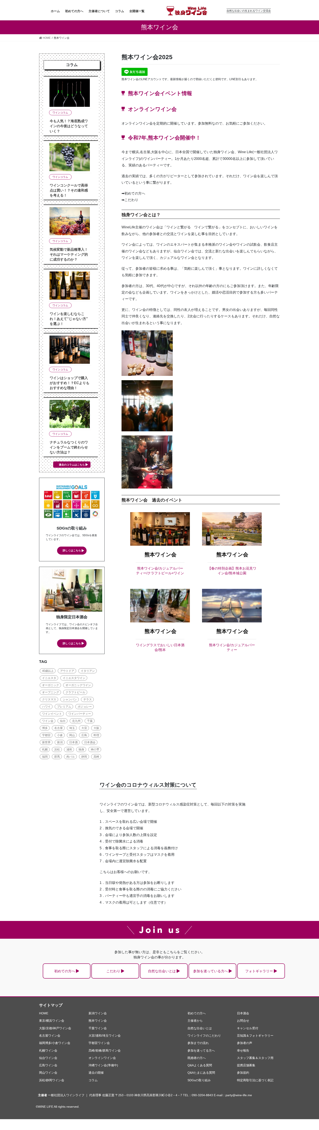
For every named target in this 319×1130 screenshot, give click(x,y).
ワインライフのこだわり (204, 1035)
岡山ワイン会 (48, 1072)
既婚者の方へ (196, 1058)
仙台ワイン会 (48, 1058)
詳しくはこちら (72, 550)
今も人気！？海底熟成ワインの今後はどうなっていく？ (69, 126)
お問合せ (243, 1020)
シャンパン (70, 699)
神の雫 (95, 749)
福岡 (45, 756)
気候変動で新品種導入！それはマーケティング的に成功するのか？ (69, 254)
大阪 (96, 728)
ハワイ (46, 706)
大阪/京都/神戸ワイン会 (55, 1028)
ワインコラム (60, 112)
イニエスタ (49, 678)
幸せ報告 (243, 1050)
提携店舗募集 (246, 1065)
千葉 (90, 720)
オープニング (50, 692)
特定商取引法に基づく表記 (255, 1080)
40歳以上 (48, 670)
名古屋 (58, 728)
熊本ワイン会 (160, 554)
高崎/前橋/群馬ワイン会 (105, 1050)
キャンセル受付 (247, 1028)
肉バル (70, 756)
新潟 (60, 742)
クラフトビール (75, 692)
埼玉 (72, 728)
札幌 (45, 749)
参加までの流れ (198, 1043)
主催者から (195, 1020)
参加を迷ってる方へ (201, 1050)
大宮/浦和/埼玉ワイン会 (105, 1035)
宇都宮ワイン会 (99, 1043)
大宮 (84, 728)
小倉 (60, 735)
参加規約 (243, 1072)
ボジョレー (85, 706)
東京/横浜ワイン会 (51, 1020)
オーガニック (50, 685)
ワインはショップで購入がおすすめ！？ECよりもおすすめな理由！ (69, 383)
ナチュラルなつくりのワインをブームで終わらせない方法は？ (69, 447)
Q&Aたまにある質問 (201, 1072)
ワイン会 (47, 720)
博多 (45, 728)
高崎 (96, 756)
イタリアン (88, 670)
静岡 (84, 756)
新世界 (46, 742)
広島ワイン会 (48, 1065)
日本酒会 (89, 742)
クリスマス (49, 699)
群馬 (57, 756)
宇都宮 (46, 735)
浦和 (69, 749)
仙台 (63, 720)
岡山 (72, 735)
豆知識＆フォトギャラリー (255, 1035)
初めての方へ (64, 971)
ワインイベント (52, 713)
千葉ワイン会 (98, 1028)
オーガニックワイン (78, 685)
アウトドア (67, 670)
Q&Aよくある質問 (199, 1065)
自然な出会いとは (162, 971)
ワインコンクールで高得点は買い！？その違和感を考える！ (69, 190)
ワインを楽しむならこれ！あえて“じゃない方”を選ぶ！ (69, 319)
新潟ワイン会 (98, 1013)
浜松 (57, 749)
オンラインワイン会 (102, 1058)
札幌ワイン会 (48, 1050)
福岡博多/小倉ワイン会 (54, 1043)
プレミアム (64, 706)
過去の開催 (96, 1072)
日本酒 (73, 742)
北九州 (76, 720)
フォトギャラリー (259, 971)
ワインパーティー (79, 713)
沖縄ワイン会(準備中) (103, 1065)
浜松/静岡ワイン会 (51, 1080)
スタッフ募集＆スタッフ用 (255, 1058)
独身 (81, 749)
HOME (43, 1013)
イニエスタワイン (74, 678)
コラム (93, 1080)
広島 (84, 735)
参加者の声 (244, 1043)
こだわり (113, 971)
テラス (87, 699)
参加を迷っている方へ (210, 971)
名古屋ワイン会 (49, 1035)
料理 (96, 735)
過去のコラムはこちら (72, 464)
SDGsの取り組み (199, 1080)
